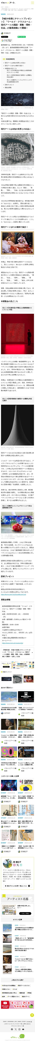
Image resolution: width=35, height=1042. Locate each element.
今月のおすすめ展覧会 (8, 985)
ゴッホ (15, 989)
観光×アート (26, 996)
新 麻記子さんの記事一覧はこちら (16, 886)
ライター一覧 (18, 1023)
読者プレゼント (9, 84)
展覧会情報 (8, 87)
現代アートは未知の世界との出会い (15, 63)
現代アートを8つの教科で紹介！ (14, 65)
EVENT (5, 1021)
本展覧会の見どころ (11, 68)
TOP (2, 7)
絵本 (3, 996)
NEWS (6, 7)
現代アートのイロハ (24, 985)
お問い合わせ (26, 1023)
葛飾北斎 (22, 993)
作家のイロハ (6, 989)
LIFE (16, 1021)
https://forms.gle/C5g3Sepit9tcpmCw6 (13, 594)
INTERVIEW (10, 1021)
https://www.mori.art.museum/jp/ (12, 643)
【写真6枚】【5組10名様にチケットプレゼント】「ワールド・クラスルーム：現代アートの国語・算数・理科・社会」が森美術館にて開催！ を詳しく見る (16, 653)
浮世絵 (29, 993)
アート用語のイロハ (14, 996)
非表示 (12, 59)
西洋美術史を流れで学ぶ (9, 993)
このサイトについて (9, 1023)
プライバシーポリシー (17, 1026)
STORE (29, 1021)
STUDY (24, 1021)
